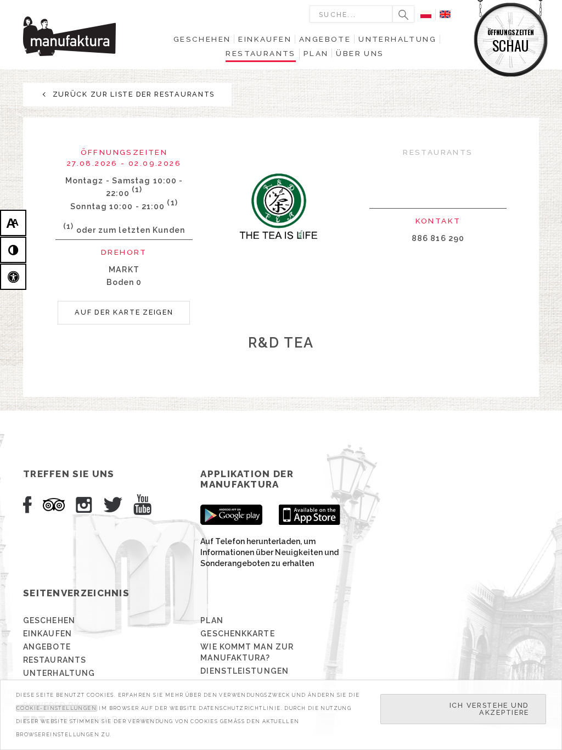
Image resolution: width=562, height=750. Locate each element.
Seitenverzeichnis (76, 592)
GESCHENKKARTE (237, 633)
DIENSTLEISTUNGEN (244, 671)
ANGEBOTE (47, 646)
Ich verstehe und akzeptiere (489, 709)
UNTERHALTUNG (59, 673)
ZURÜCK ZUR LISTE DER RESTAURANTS (132, 94)
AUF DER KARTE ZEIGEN (124, 312)
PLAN (211, 620)
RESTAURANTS (54, 660)
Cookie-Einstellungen (56, 708)
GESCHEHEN (49, 620)
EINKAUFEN (47, 633)
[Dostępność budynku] (13, 277)
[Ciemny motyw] (13, 250)
